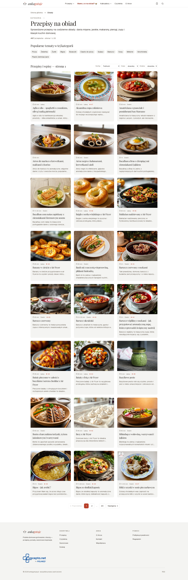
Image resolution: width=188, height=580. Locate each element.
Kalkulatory (105, 3)
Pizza (34, 52)
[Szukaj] (162, 3)
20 (102, 506)
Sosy (120, 52)
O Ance (128, 3)
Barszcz (111, 52)
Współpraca (101, 543)
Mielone (130, 52)
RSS (163, 572)
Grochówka (142, 52)
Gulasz (100, 52)
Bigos (62, 52)
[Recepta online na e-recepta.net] (34, 558)
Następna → (113, 506)
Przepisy (68, 3)
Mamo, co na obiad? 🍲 (87, 3)
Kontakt (99, 539)
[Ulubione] (156, 3)
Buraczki (72, 52)
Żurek (54, 52)
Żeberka (44, 52)
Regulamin (137, 539)
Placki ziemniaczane (40, 57)
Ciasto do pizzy (87, 52)
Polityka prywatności (141, 535)
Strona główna (37, 12)
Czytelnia (118, 3)
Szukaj (62, 547)
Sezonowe (63, 543)
